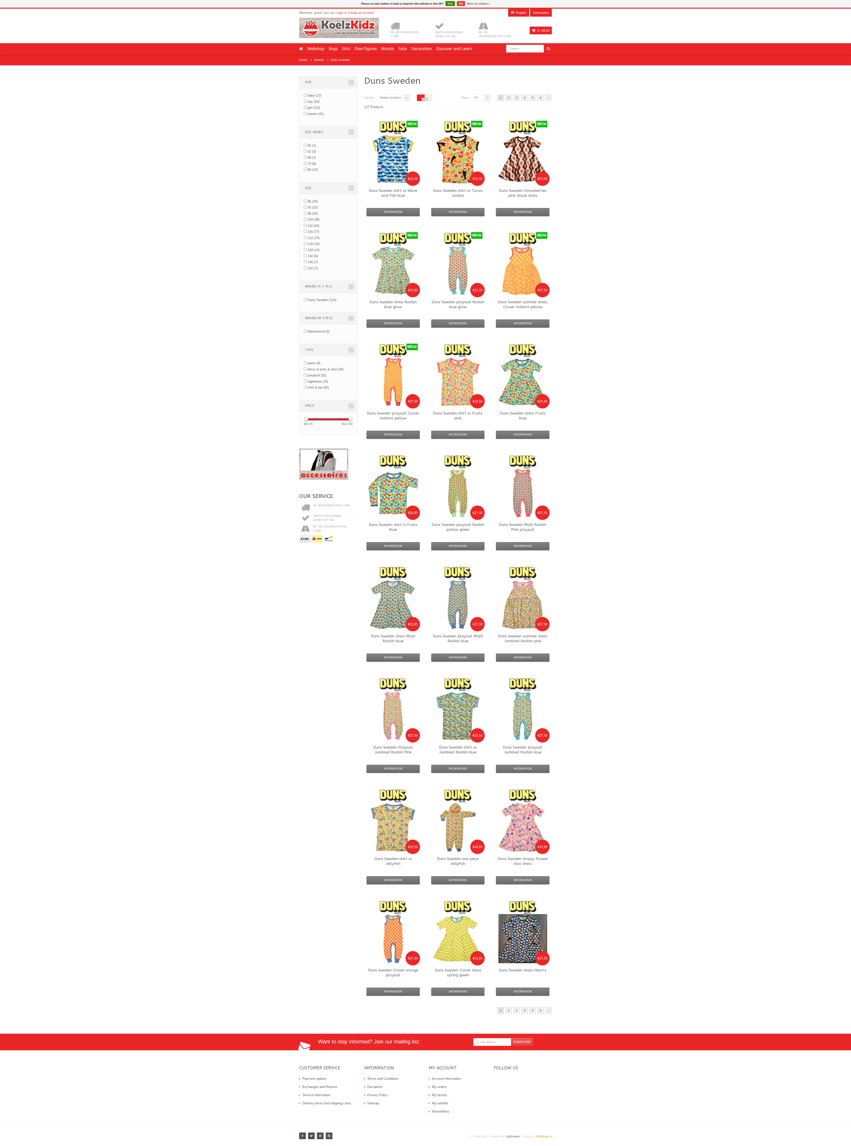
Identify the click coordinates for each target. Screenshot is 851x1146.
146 (313, 262)
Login (339, 12)
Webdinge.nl (544, 1136)
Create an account (361, 12)
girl (314, 107)
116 (313, 231)
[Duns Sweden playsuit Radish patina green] (457, 493)
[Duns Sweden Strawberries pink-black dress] (522, 159)
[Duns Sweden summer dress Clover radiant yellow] (522, 270)
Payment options (314, 1078)
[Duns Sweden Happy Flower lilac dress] (522, 827)
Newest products (390, 97)
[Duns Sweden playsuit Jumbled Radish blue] (522, 715)
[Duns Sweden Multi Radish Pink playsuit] (522, 493)
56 (312, 145)
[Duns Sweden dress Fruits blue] (522, 381)
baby (314, 95)
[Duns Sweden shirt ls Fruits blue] (393, 493)
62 (312, 151)
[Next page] (548, 97)
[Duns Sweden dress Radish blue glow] (393, 270)
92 (313, 207)
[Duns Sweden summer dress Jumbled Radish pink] (522, 604)
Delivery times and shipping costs (326, 1103)
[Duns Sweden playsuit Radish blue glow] (457, 270)
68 (312, 157)
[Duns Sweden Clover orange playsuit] (393, 938)
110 (313, 226)
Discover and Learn (454, 48)
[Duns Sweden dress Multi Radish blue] (393, 604)
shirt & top (318, 387)
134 (314, 250)
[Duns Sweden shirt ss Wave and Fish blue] (393, 159)
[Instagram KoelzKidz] (329, 1135)
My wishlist (440, 1103)
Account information (446, 1078)
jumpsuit (317, 375)
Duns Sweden (340, 60)
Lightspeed (513, 1136)
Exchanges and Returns (319, 1087)
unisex (316, 114)
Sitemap (373, 1103)
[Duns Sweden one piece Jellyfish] (457, 827)
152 (313, 268)
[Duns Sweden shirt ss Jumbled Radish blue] (457, 715)
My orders (439, 1087)
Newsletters (440, 1111)
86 (313, 201)
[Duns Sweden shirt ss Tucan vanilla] (457, 159)
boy (314, 101)
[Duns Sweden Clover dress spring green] (457, 938)
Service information (316, 1095)
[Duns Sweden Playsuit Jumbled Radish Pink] (393, 715)
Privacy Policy (377, 1095)
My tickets (439, 1095)
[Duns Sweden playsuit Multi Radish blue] (457, 604)
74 (312, 163)
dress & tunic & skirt (326, 369)
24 (476, 97)
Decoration (421, 48)
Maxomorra (318, 331)
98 (313, 213)
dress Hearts (523, 970)
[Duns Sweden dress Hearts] (522, 938)
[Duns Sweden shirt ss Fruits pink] (457, 381)
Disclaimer (375, 1087)
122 (314, 238)
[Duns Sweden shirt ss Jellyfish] (393, 827)
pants (314, 363)
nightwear (318, 381)
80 (313, 169)
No (461, 3)
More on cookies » (478, 3)
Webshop (315, 48)
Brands (387, 48)
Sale (402, 48)
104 (314, 219)
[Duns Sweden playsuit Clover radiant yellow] (393, 381)
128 (314, 244)
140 (313, 256)
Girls (346, 48)
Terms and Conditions (383, 1078)
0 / (543, 30)
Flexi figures (366, 48)
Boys (333, 48)
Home (303, 60)
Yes (450, 3)
